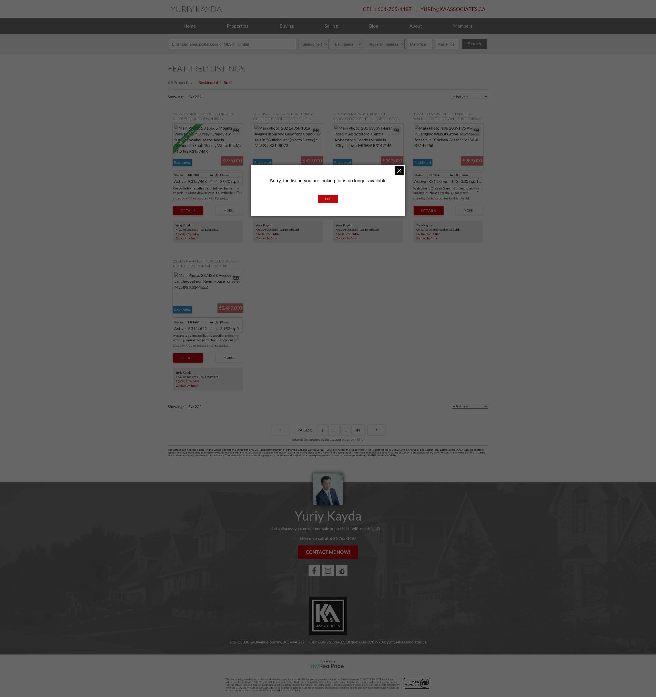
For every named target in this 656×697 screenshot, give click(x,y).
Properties (237, 26)
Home (189, 26)
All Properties (180, 82)
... (345, 429)
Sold (228, 82)
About (415, 26)
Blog (373, 26)
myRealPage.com (328, 666)
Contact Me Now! (328, 552)
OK (328, 199)
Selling (331, 26)
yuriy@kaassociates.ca (453, 9)
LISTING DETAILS (188, 210)
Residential (208, 82)
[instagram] (328, 570)
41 (358, 429)
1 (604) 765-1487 (187, 234)
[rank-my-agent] (341, 570)
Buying (287, 26)
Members (463, 26)
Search (474, 44)
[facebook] (314, 570)
